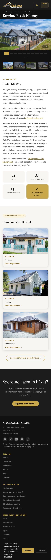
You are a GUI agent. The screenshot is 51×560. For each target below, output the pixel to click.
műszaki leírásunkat (34, 118)
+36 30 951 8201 (9, 430)
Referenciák (7, 465)
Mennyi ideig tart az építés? (13, 492)
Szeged (5, 539)
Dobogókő (6, 534)
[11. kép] (25, 57)
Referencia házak (16, 12)
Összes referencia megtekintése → (25, 358)
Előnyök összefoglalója (11, 504)
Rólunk (5, 469)
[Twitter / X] (11, 439)
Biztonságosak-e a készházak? (14, 496)
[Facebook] (5, 439)
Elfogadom (28, 550)
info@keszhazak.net (10, 433)
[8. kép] (37, 53)
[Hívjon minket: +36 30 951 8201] (37, 5)
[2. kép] (11, 53)
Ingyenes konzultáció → (25, 404)
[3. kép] (15, 53)
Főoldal (5, 12)
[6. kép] (28, 53)
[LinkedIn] (16, 439)
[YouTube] (22, 439)
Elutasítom (41, 550)
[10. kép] (45, 53)
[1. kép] (6, 53)
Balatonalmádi (8, 523)
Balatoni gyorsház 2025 (11, 500)
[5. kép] (24, 53)
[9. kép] (41, 53)
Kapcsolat (6, 478)
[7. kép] (32, 53)
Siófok (5, 518)
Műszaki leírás (8, 461)
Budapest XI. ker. (9, 526)
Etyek (5, 531)
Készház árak (8, 488)
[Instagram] (28, 439)
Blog (4, 473)
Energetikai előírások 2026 (12, 508)
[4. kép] (20, 53)
